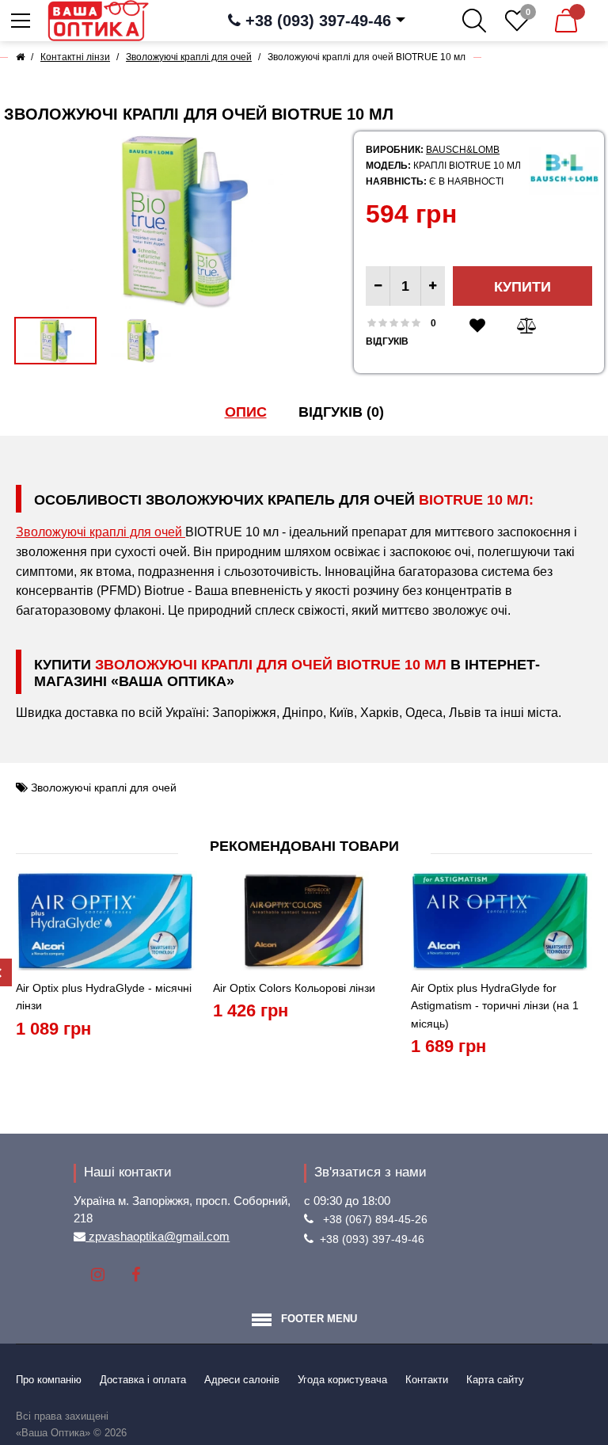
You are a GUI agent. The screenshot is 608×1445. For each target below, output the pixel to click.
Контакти (426, 1380)
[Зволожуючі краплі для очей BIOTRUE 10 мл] (183, 221)
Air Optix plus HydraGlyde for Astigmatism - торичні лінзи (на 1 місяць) (495, 1006)
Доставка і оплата (143, 1380)
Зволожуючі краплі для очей (100, 532)
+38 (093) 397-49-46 (372, 1239)
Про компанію (49, 1380)
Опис (246, 412)
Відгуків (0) (341, 412)
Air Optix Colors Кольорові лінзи (294, 988)
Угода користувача (342, 1380)
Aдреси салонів (241, 1380)
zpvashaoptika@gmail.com (158, 1236)
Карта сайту (495, 1380)
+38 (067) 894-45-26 (375, 1219)
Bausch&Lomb (463, 149)
